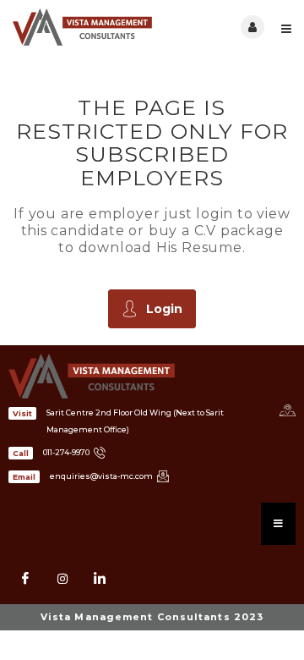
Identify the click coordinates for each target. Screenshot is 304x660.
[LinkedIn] (99, 578)
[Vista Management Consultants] (82, 27)
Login (164, 308)
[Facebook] (25, 578)
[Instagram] (62, 578)
